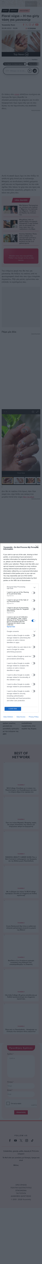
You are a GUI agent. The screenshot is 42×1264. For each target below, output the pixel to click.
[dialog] (21, 632)
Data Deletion (8, 717)
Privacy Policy (34, 717)
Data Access (21, 717)
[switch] (33, 593)
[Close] (38, 547)
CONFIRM (13, 709)
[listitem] (21, 587)
